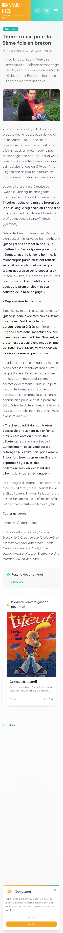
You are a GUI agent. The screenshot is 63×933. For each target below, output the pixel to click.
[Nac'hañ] (55, 890)
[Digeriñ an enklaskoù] (37, 10)
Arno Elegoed (15, 581)
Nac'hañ (32, 917)
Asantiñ (31, 924)
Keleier (11, 725)
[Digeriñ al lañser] (56, 10)
